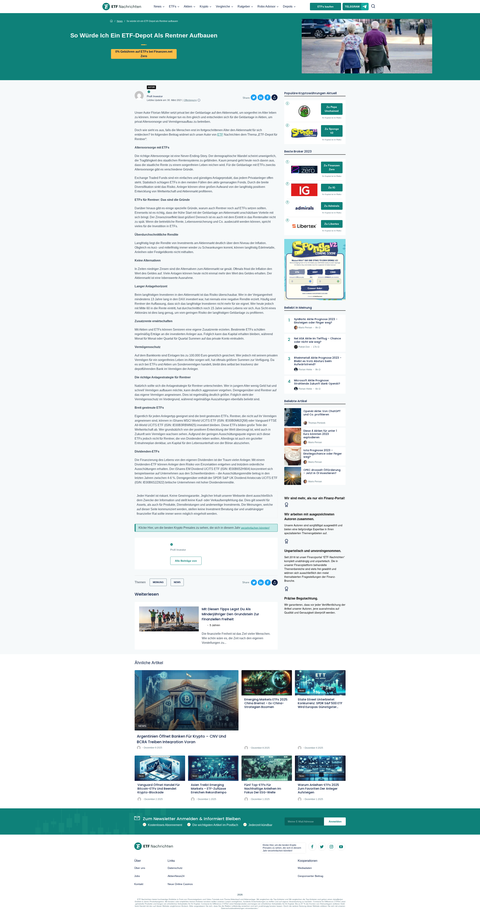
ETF (220, 134)
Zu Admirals (331, 205)
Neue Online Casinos (180, 884)
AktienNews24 (176, 875)
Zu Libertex (331, 223)
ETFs (172, 6)
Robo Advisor (266, 6)
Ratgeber (244, 6)
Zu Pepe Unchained (332, 108)
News (157, 6)
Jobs (137, 875)
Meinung (158, 582)
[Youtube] (341, 846)
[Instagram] (331, 846)
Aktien (188, 6)
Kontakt (138, 884)
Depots (287, 6)
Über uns (139, 867)
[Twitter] (322, 846)
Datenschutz (175, 867)
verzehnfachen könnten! (255, 527)
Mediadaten (305, 867)
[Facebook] (312, 846)
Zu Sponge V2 (332, 130)
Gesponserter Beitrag (310, 875)
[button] (373, 6)
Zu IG (331, 187)
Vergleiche (223, 6)
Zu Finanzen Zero (332, 167)
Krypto (204, 6)
